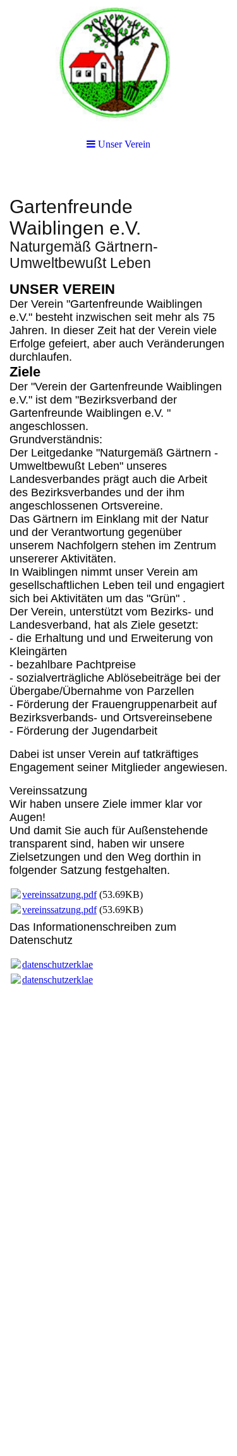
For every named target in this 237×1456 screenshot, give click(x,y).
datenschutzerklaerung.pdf (74, 964)
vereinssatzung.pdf (59, 894)
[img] (118, 63)
